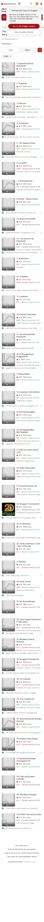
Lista (11, 50)
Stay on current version (24, 32)
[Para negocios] (19, 4)
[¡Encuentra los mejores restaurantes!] (8, 3)
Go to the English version (24, 26)
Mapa (27, 50)
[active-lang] (37, 4)
